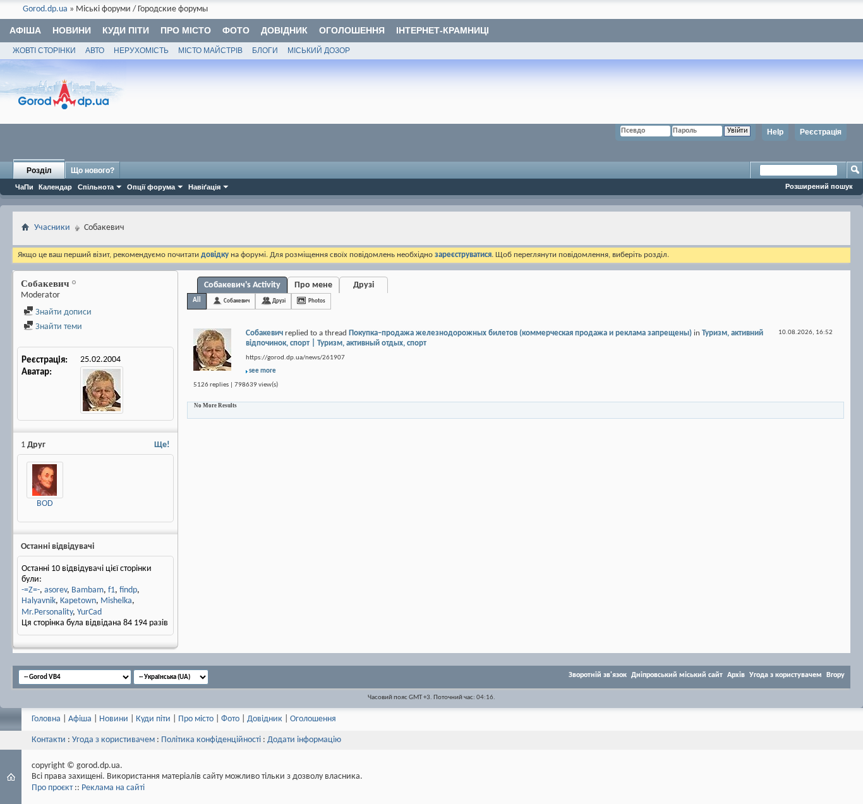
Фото (236, 30)
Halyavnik (38, 601)
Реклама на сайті (113, 788)
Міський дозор (318, 50)
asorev (55, 590)
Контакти (49, 740)
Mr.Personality (47, 612)
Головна (46, 719)
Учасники (52, 227)
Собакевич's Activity (242, 285)
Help (775, 132)
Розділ (39, 170)
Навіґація (204, 187)
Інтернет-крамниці (442, 30)
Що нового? (92, 170)
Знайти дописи (62, 312)
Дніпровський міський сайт (677, 675)
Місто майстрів (210, 50)
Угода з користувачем (785, 675)
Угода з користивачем (113, 740)
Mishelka (116, 601)
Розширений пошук (819, 186)
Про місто (185, 30)
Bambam (87, 590)
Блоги (265, 50)
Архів (736, 675)
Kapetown (78, 601)
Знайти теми (57, 327)
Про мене (313, 285)
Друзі (363, 285)
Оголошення (352, 30)
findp (128, 590)
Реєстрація (821, 132)
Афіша (25, 30)
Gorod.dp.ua (45, 9)
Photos (316, 301)
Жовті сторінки (44, 50)
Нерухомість (141, 50)
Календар (55, 187)
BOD (45, 503)
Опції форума (151, 187)
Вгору (835, 675)
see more (262, 371)
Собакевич (237, 301)
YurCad (89, 612)
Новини (71, 30)
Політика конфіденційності (211, 740)
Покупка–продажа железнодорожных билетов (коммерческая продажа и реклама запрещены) (520, 333)
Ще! (162, 445)
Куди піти (125, 30)
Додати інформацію (304, 740)
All (197, 300)
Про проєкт (52, 788)
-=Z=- (30, 590)
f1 (111, 590)
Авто (94, 50)
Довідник (284, 30)
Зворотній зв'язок (598, 675)
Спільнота (96, 187)
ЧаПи (24, 187)
